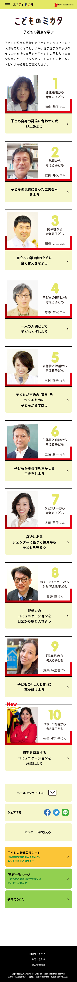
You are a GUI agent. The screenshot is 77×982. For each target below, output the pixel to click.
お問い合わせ (38, 959)
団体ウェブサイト (38, 953)
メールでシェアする (30, 792)
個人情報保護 (38, 964)
